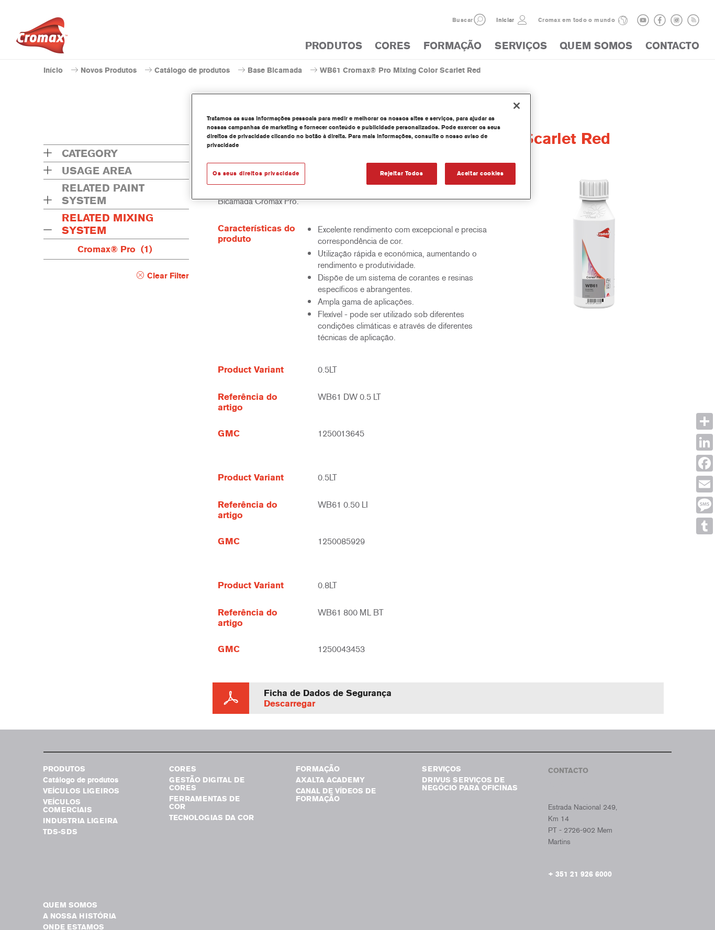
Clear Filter (168, 276)
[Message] (704, 505)
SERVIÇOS (521, 46)
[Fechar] (516, 105)
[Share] (704, 421)
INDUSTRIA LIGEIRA (80, 821)
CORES (392, 46)
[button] (480, 20)
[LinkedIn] (704, 442)
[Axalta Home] (42, 38)
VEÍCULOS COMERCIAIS (67, 806)
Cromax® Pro (114, 249)
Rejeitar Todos (401, 173)
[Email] (704, 484)
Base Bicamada (275, 70)
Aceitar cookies (480, 173)
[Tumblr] (704, 526)
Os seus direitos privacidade (256, 173)
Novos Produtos (109, 70)
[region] (361, 146)
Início (53, 70)
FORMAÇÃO (452, 46)
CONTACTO (672, 46)
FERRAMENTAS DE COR (204, 803)
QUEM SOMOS (596, 46)
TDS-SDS (60, 832)
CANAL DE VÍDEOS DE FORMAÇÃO (336, 795)
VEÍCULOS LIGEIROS (81, 791)
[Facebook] (704, 463)
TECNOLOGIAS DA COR (211, 818)
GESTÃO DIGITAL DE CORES (206, 784)
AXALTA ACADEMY (330, 780)
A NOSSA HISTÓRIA (79, 916)
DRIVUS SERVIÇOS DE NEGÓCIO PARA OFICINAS (470, 784)
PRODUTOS (333, 46)
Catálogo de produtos (192, 70)
